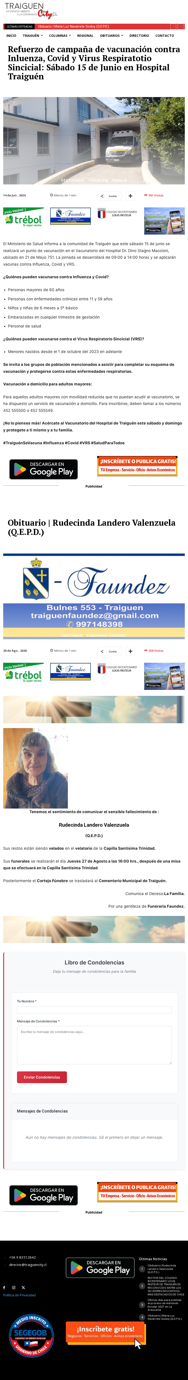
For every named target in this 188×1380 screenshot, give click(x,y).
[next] (180, 26)
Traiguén (98, 180)
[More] (130, 196)
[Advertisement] (119, 7)
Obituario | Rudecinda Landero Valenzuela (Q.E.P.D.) (162, 1269)
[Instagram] (13, 1287)
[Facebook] (4, 1287)
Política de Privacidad (19, 1295)
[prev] (173, 26)
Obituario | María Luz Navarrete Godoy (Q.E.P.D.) (73, 26)
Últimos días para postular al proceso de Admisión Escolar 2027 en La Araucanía (165, 1305)
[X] (23, 1287)
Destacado (72, 180)
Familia (119, 180)
